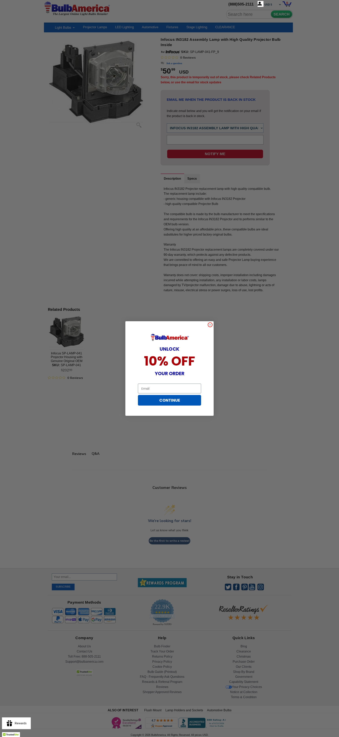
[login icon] (260, 4)
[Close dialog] (210, 325)
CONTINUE (169, 400)
